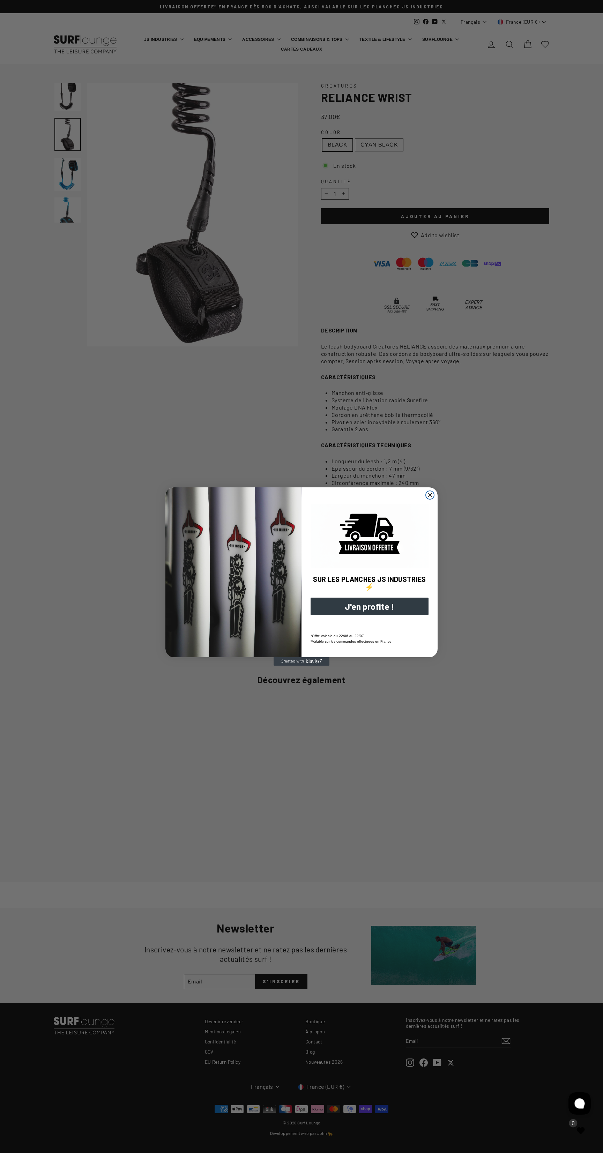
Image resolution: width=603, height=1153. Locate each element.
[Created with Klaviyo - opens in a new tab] (301, 661)
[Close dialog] (430, 495)
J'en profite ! (369, 606)
